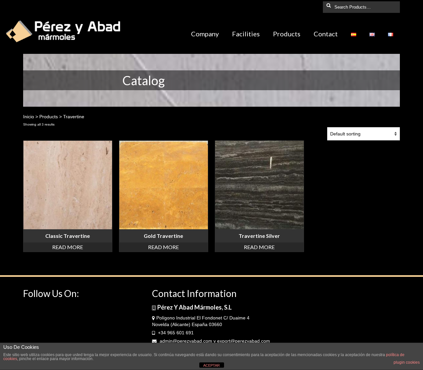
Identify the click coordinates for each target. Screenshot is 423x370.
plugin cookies (407, 362)
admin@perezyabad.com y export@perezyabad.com (214, 341)
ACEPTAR (211, 365)
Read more (67, 247)
